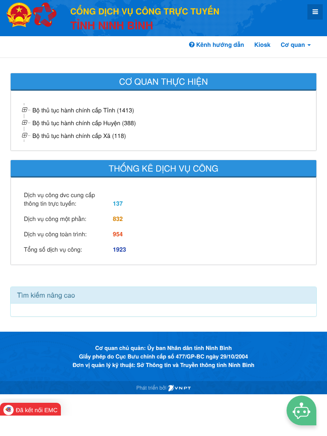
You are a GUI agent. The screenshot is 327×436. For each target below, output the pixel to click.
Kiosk (262, 44)
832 (118, 219)
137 (118, 203)
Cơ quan (294, 44)
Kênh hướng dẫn (219, 44)
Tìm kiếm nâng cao (46, 295)
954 (118, 234)
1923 (119, 249)
